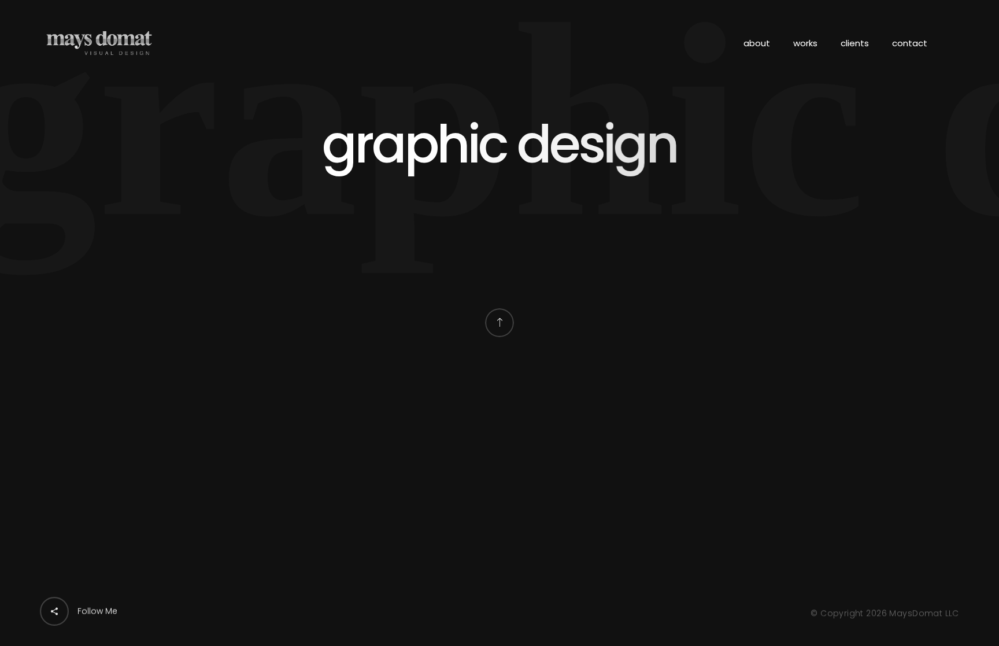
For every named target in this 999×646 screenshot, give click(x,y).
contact (909, 43)
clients (855, 43)
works (805, 43)
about (756, 43)
